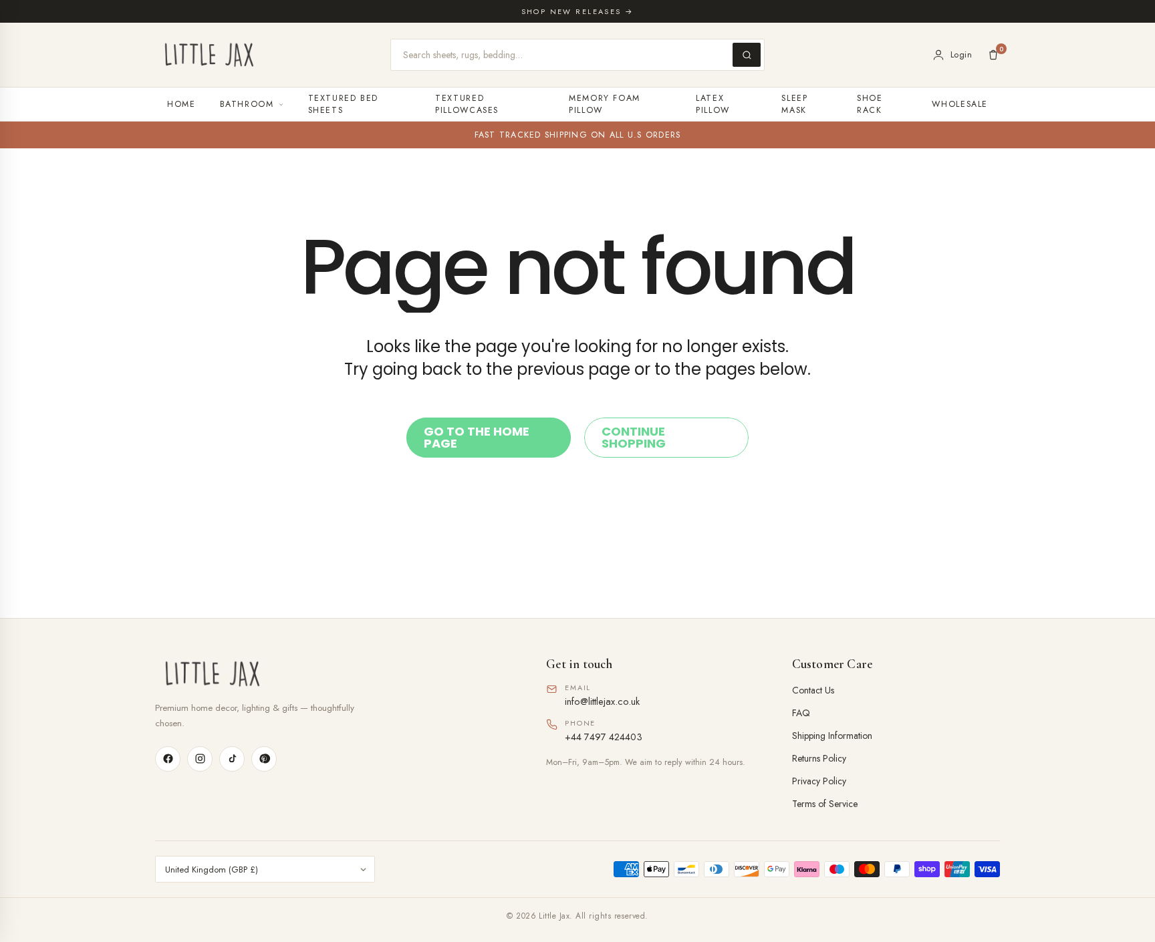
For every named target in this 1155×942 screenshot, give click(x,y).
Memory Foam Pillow (604, 104)
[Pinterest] (264, 759)
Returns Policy (819, 758)
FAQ (801, 713)
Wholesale (960, 104)
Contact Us (813, 690)
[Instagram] (200, 759)
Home (181, 104)
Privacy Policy (819, 781)
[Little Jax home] (209, 54)
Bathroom (247, 104)
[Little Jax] (332, 673)
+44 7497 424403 (603, 737)
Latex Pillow (713, 104)
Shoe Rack (870, 104)
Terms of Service (825, 803)
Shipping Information (832, 735)
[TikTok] (232, 759)
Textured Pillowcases (467, 104)
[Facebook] (167, 759)
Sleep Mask (794, 104)
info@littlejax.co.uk (602, 701)
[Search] (747, 55)
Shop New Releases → (577, 11)
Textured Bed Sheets (343, 104)
